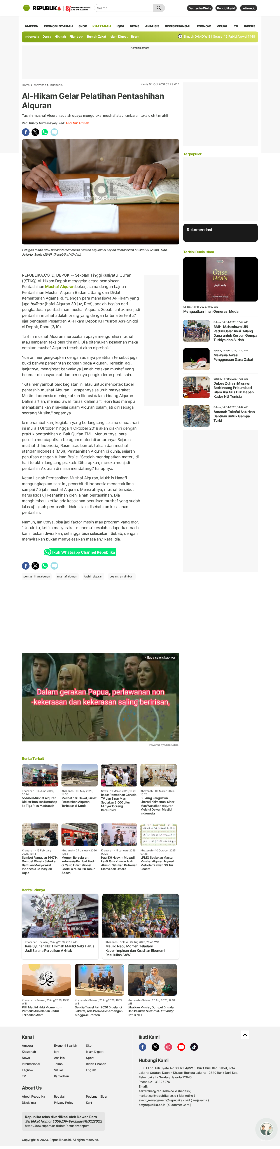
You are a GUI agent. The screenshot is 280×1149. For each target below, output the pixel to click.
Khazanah (39, 85)
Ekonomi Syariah (58, 26)
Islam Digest (118, 36)
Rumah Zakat (96, 36)
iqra (120, 26)
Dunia (47, 36)
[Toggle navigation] (26, 7)
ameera (31, 26)
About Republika (33, 1096)
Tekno (58, 1064)
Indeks (249, 26)
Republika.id (226, 8)
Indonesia (32, 36)
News (26, 1058)
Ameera (27, 1045)
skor (83, 26)
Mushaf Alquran (59, 286)
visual (222, 26)
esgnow (204, 26)
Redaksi (59, 1096)
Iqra (57, 1051)
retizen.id (249, 8)
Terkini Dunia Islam (198, 252)
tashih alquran (93, 576)
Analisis (59, 1058)
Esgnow (27, 1070)
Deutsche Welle (200, 8)
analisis (152, 26)
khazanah (102, 26)
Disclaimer (29, 1102)
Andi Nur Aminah (77, 123)
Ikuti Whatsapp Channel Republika (83, 552)
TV (236, 26)
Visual (58, 1070)
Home (26, 85)
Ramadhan (61, 1076)
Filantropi (77, 36)
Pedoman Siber (96, 1096)
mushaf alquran (67, 576)
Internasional (31, 1064)
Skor (89, 1045)
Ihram (135, 36)
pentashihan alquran (36, 576)
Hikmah (60, 36)
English (91, 1070)
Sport (90, 1058)
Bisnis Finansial (178, 26)
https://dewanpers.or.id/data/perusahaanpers (57, 1126)
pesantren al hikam (122, 576)
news (134, 26)
